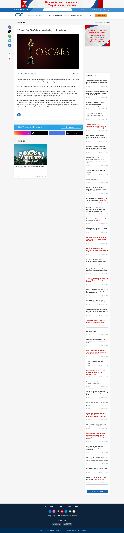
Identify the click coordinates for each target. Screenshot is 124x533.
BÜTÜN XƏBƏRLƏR (55, 15)
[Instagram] (16, 10)
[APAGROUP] (62, 520)
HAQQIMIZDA (49, 506)
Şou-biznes (106, 22)
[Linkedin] (25, 10)
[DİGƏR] (108, 15)
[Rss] (27, 10)
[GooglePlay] (56, 524)
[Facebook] (14, 10)
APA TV (91, 15)
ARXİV (69, 506)
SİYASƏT (66, 15)
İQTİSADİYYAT (82, 15)
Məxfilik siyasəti (82, 530)
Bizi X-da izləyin (74, 133)
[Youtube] (21, 10)
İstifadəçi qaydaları (71, 530)
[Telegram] (23, 10)
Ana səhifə (98, 22)
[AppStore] (67, 524)
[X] (18, 10)
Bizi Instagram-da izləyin (23, 133)
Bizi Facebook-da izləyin (58, 133)
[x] (58, 511)
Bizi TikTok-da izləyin (40, 133)
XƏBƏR (73, 15)
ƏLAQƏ (60, 506)
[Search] (70, 10)
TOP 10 (77, 506)
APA (18, 86)
